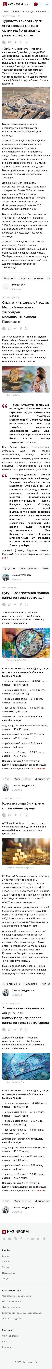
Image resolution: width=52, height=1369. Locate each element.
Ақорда (30, 11)
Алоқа (5, 1341)
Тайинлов (41, 11)
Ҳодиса (6, 1256)
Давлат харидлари (12, 1318)
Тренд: (5, 11)
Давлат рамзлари (11, 1307)
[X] (26, 42)
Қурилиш (9, 278)
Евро (6, 779)
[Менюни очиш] (47, 4)
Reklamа (6, 1347)
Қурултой (9, 568)
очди (5, 557)
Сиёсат (6, 1261)
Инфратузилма (28, 568)
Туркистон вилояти (31, 278)
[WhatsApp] (9, 42)
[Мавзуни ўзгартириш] (38, 4)
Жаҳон (5, 1278)
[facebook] (20, 1238)
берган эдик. (38, 768)
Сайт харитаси (10, 1335)
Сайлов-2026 (17, 11)
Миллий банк (22, 779)
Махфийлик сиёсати (12, 1301)
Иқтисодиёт (42, 779)
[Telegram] (15, 42)
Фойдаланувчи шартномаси (16, 1296)
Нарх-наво (30, 984)
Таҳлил (5, 1267)
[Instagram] (4, 42)
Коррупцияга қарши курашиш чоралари (22, 1312)
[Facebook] (21, 42)
